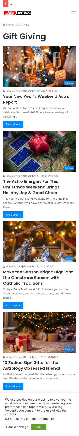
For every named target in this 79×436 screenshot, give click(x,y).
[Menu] (74, 13)
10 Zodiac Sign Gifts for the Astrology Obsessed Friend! (31, 365)
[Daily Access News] (17, 13)
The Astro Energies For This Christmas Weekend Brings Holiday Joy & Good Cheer (31, 187)
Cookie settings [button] (17, 427)
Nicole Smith (12, 90)
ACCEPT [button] (39, 426)
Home (9, 24)
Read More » (13, 124)
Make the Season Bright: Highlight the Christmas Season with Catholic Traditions (38, 277)
